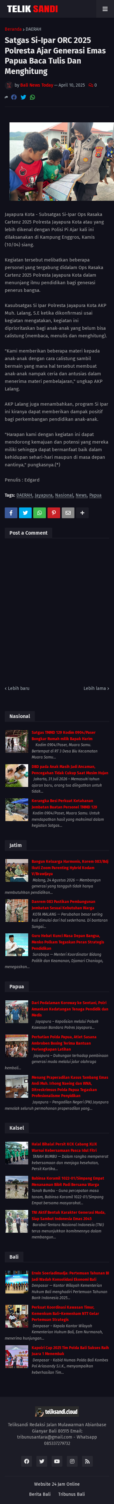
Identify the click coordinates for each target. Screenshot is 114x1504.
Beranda (13, 29)
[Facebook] (14, 97)
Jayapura (44, 495)
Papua (95, 495)
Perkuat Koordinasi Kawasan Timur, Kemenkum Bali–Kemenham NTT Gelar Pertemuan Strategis (65, 1313)
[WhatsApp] (32, 97)
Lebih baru (18, 688)
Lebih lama (95, 688)
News (81, 495)
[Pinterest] (54, 512)
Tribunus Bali (71, 1494)
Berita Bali (40, 1494)
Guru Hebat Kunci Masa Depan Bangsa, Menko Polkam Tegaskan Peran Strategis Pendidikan (68, 942)
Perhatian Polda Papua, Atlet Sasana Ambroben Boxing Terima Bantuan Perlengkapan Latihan (64, 1043)
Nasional (64, 495)
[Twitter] (23, 97)
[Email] (68, 512)
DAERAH (33, 29)
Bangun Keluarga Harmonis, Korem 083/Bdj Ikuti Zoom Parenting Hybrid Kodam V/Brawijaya (70, 867)
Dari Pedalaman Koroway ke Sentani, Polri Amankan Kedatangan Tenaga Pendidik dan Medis (70, 1009)
